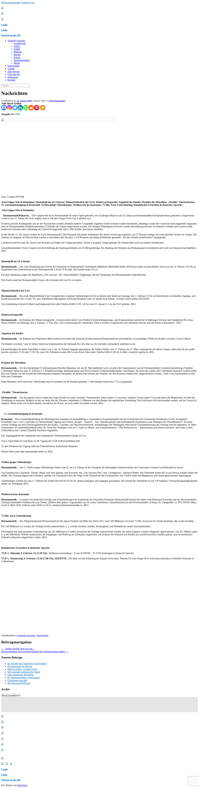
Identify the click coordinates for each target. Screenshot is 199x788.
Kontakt (11, 80)
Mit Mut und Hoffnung (18, 683)
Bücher (17, 54)
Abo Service (13, 71)
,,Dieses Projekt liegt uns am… (18, 648)
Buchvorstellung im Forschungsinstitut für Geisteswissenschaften (34, 651)
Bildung (18, 52)
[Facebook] (4, 107)
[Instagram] (9, 107)
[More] (42, 107)
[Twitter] (15, 107)
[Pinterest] (36, 107)
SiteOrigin (22, 785)
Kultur (17, 46)
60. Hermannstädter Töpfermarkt (23, 677)
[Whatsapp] (25, 107)
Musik (17, 63)
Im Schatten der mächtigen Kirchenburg (27, 663)
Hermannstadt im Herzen (19, 666)
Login (4, 24)
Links (4, 30)
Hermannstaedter (57, 101)
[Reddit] (31, 107)
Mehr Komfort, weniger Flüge (22, 669)
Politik (17, 49)
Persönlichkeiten (22, 60)
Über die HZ (13, 74)
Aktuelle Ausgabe (16, 40)
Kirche (17, 57)
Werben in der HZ (11, 35)
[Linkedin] (20, 107)
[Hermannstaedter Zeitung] (18, 2)
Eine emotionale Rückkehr (20, 674)
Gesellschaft (20, 43)
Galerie (11, 68)
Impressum (12, 77)
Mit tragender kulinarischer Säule (23, 672)
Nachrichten (13, 66)
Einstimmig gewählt (17, 680)
